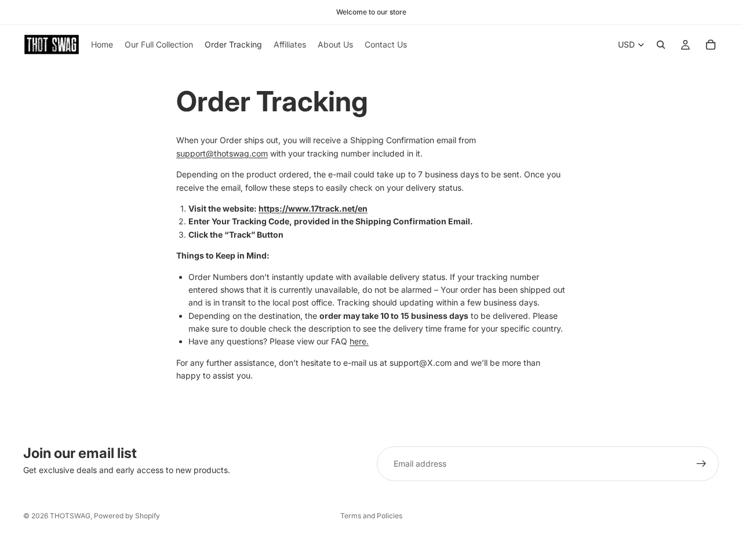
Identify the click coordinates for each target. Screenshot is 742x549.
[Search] (661, 44)
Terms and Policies (371, 515)
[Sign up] (701, 464)
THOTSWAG (70, 515)
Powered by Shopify (127, 515)
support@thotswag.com (222, 153)
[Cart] (710, 44)
